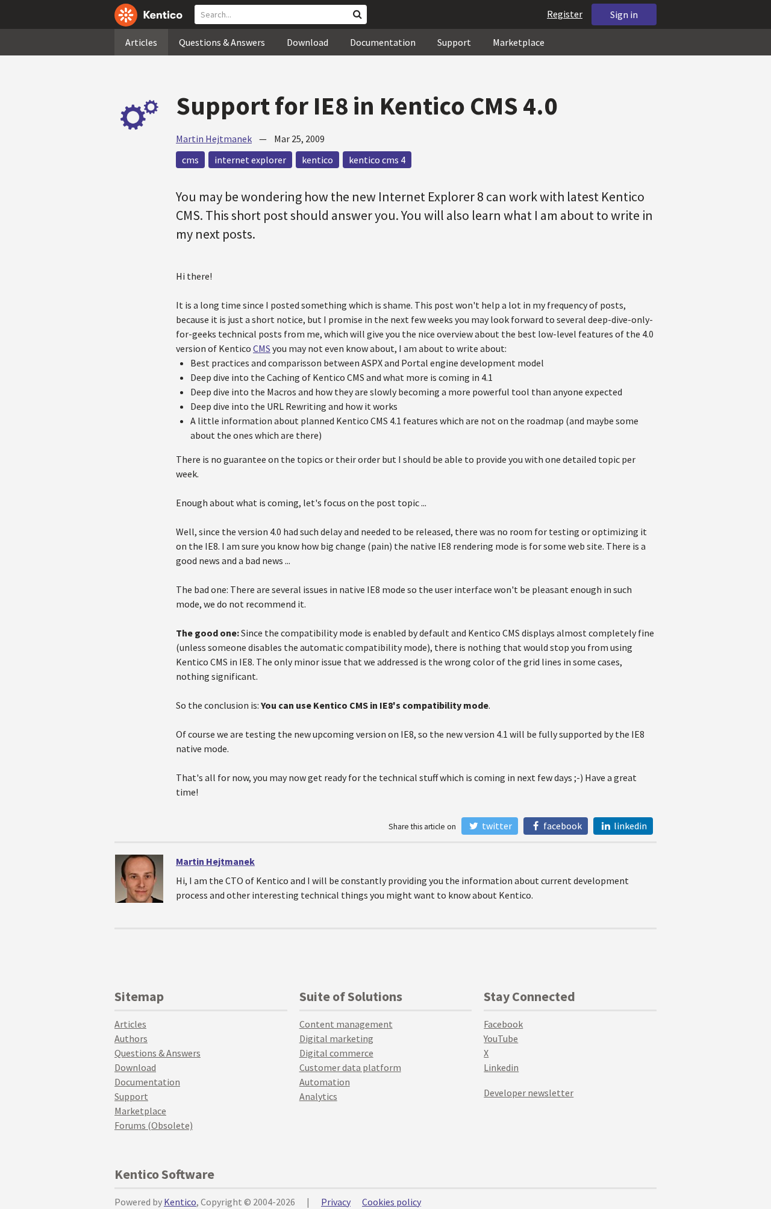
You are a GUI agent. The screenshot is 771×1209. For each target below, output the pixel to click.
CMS (261, 348)
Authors (131, 1038)
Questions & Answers (222, 42)
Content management (346, 1024)
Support (454, 42)
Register (564, 14)
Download (307, 42)
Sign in (624, 14)
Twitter (496, 826)
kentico (317, 160)
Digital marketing (336, 1038)
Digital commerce (336, 1053)
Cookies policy (391, 1202)
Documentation (383, 42)
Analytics (318, 1096)
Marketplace (519, 42)
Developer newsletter (528, 1093)
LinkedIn (629, 826)
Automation (324, 1082)
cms (190, 160)
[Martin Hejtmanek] (139, 878)
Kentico (180, 1202)
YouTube (501, 1038)
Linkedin (501, 1067)
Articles (141, 42)
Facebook (562, 826)
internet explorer (250, 160)
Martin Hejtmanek (214, 139)
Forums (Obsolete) (153, 1125)
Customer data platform (350, 1067)
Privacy (336, 1202)
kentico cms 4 (377, 160)
